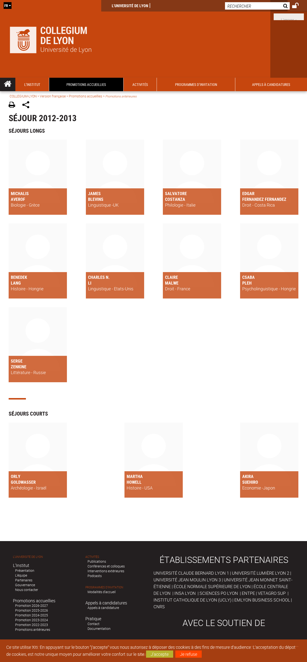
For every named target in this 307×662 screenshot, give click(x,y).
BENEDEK (19, 277)
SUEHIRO (250, 482)
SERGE (17, 361)
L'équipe (21, 575)
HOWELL (134, 482)
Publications (97, 561)
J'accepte (160, 654)
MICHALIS (20, 193)
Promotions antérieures (32, 629)
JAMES (94, 193)
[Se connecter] (298, 6)
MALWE (171, 283)
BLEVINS (95, 199)
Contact (94, 623)
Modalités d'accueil (102, 592)
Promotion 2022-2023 (31, 624)
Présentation (24, 570)
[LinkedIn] (289, 16)
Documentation (99, 628)
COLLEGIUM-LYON (23, 96)
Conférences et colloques (106, 566)
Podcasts (95, 575)
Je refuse (188, 654)
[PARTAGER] (27, 105)
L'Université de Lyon (130, 5)
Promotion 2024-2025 (31, 615)
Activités (92, 557)
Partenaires (23, 580)
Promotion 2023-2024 (31, 620)
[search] (257, 6)
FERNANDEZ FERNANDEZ (264, 199)
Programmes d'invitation (104, 587)
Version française (53, 96)
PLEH (247, 283)
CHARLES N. (99, 277)
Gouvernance (25, 585)
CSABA (248, 277)
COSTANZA (175, 199)
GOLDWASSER (23, 482)
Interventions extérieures (106, 571)
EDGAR (248, 193)
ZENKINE (18, 367)
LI (89, 283)
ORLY (15, 476)
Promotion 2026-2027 (31, 605)
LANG (16, 283)
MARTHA (135, 476)
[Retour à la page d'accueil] (50, 39)
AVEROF (18, 199)
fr (6, 5)
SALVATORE (176, 193)
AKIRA (248, 476)
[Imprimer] (13, 105)
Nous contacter (26, 589)
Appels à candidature (103, 607)
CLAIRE (171, 277)
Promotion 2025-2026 (31, 610)
